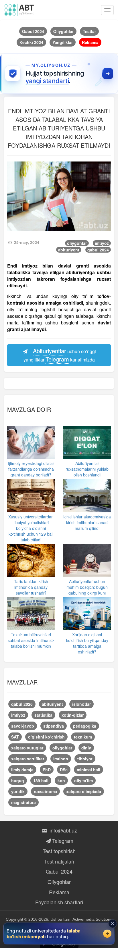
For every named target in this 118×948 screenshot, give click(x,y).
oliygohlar (77, 243)
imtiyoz (102, 243)
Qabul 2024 (59, 871)
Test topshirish (59, 851)
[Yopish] (112, 923)
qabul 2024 (98, 250)
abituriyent (68, 250)
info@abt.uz (62, 830)
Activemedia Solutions (92, 919)
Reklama (59, 892)
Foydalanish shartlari (59, 902)
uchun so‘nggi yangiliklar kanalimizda (59, 355)
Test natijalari (59, 861)
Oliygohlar (59, 881)
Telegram (62, 840)
